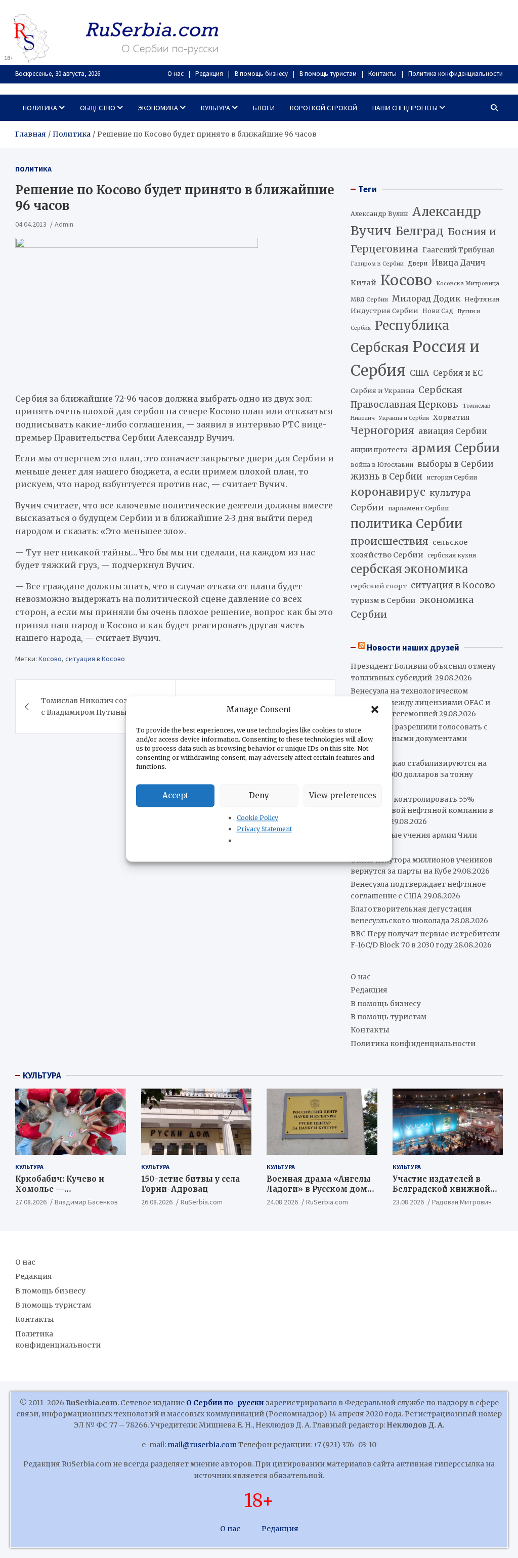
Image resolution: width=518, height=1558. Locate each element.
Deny (259, 795)
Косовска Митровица (467, 283)
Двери (417, 263)
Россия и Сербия (415, 358)
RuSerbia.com (202, 1201)
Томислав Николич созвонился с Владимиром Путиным (100, 706)
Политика (40, 107)
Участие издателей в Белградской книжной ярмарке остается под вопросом (441, 1194)
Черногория (382, 430)
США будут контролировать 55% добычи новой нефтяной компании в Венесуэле (422, 811)
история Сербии (451, 477)
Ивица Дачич (458, 263)
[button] (376, 710)
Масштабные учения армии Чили (414, 835)
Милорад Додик (426, 298)
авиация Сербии (452, 431)
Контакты (382, 73)
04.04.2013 (31, 224)
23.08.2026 (408, 1201)
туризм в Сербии (383, 600)
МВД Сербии (369, 299)
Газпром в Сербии (377, 263)
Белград (420, 231)
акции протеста (379, 450)
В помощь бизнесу (261, 73)
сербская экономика (409, 569)
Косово (50, 658)
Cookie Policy (257, 817)
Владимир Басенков (86, 1201)
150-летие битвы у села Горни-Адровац (190, 1184)
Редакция (209, 73)
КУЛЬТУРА (42, 1075)
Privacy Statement (264, 829)
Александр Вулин (379, 214)
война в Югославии (382, 464)
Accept (175, 795)
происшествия (389, 541)
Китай (363, 282)
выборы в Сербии (455, 464)
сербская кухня (451, 555)
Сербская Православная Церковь (406, 397)
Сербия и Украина (382, 390)
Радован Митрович (462, 1201)
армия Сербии (456, 448)
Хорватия (451, 417)
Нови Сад (437, 311)
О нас (175, 73)
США (419, 373)
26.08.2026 (156, 1201)
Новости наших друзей (413, 647)
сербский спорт (379, 586)
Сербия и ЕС (458, 373)
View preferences (342, 795)
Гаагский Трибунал (458, 250)
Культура (215, 107)
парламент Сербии (418, 508)
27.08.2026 (31, 1201)
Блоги (264, 107)
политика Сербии (407, 524)
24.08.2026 (282, 1201)
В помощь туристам (328, 73)
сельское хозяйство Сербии (409, 548)
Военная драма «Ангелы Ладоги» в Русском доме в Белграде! (319, 1188)
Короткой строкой (323, 107)
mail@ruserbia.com (202, 1444)
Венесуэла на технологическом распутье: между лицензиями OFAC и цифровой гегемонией (420, 702)
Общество (97, 107)
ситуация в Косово (95, 658)
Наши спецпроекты (405, 107)
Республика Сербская (400, 337)
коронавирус (388, 492)
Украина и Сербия (404, 418)
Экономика (158, 107)
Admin (64, 224)
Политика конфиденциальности (455, 73)
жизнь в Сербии (386, 476)
